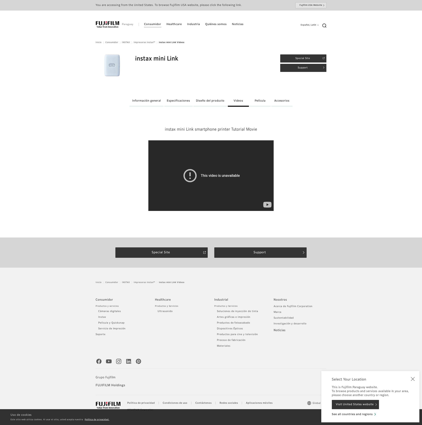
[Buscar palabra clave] (324, 26)
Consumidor (111, 43)
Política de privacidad (141, 403)
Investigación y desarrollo (290, 324)
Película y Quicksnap (111, 323)
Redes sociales (229, 403)
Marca (277, 312)
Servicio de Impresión (112, 329)
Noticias (280, 330)
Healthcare (163, 299)
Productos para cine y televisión (237, 334)
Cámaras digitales (109, 311)
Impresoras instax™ (144, 43)
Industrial (221, 299)
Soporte (101, 334)
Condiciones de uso (175, 403)
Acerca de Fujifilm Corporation (293, 306)
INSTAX (126, 43)
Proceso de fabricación (231, 340)
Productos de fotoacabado (233, 323)
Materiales (223, 346)
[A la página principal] (107, 24)
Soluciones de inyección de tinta (237, 311)
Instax (102, 317)
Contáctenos (203, 403)
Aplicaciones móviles (259, 403)
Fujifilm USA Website (311, 5)
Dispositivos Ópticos (230, 329)
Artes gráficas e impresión (233, 317)
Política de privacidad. (97, 420)
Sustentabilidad (284, 318)
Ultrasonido (165, 311)
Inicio (99, 43)
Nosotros (280, 299)
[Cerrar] (412, 378)
